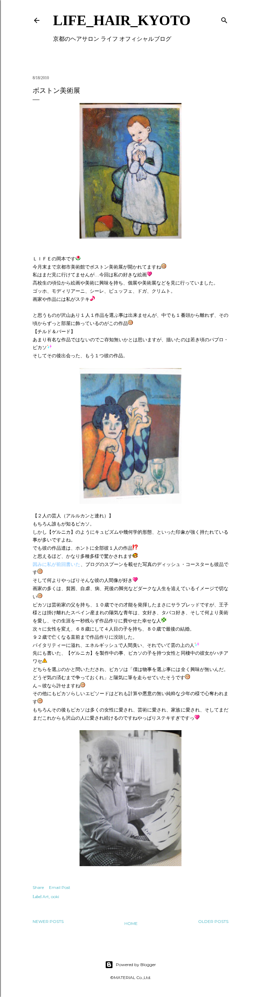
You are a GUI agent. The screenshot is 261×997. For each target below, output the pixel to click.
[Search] (224, 18)
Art (45, 896)
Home (131, 923)
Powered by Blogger (136, 964)
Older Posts (213, 921)
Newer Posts (48, 921)
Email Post (59, 887)
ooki (55, 896)
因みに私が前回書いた (57, 564)
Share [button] (38, 887)
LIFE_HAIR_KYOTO (122, 20)
